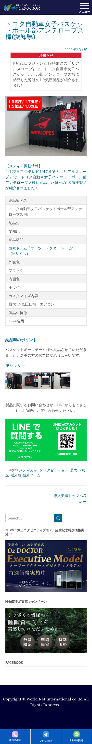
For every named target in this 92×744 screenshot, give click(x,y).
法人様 (16, 475)
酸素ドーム (31, 475)
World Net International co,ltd (54, 698)
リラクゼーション (53, 470)
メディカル (28, 470)
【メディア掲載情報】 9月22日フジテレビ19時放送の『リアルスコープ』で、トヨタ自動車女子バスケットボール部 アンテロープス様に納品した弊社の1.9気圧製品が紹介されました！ (46, 176)
